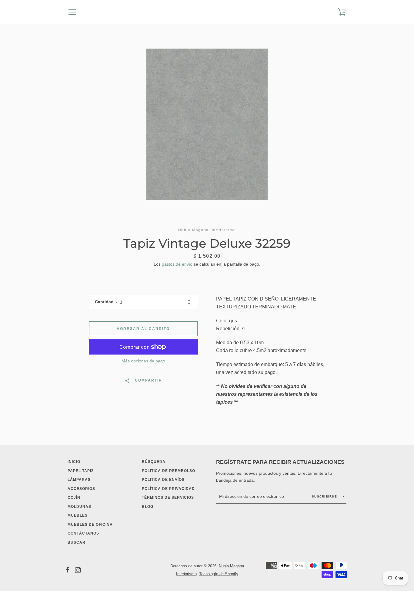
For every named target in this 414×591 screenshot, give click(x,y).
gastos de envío (177, 264)
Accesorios (81, 489)
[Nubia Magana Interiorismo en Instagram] (78, 569)
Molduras (79, 506)
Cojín (74, 497)
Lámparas (79, 479)
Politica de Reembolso (168, 471)
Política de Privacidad (168, 489)
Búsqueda (153, 462)
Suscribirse (325, 496)
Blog (147, 506)
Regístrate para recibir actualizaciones (280, 462)
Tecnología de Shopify (218, 574)
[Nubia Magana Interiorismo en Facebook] (68, 569)
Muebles (78, 515)
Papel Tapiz (81, 471)
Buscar (76, 542)
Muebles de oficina (90, 524)
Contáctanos (83, 533)
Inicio (74, 462)
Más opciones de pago (143, 360)
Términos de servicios (168, 497)
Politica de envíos (163, 479)
